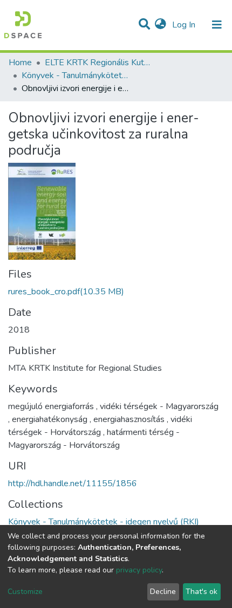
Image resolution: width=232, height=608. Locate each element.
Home (20, 62)
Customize (25, 591)
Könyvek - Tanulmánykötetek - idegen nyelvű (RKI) (75, 75)
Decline (163, 591)
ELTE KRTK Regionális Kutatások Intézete (99, 62)
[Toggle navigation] (217, 25)
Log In (184, 25)
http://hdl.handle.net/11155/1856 (72, 483)
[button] (160, 24)
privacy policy (139, 570)
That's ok (201, 591)
